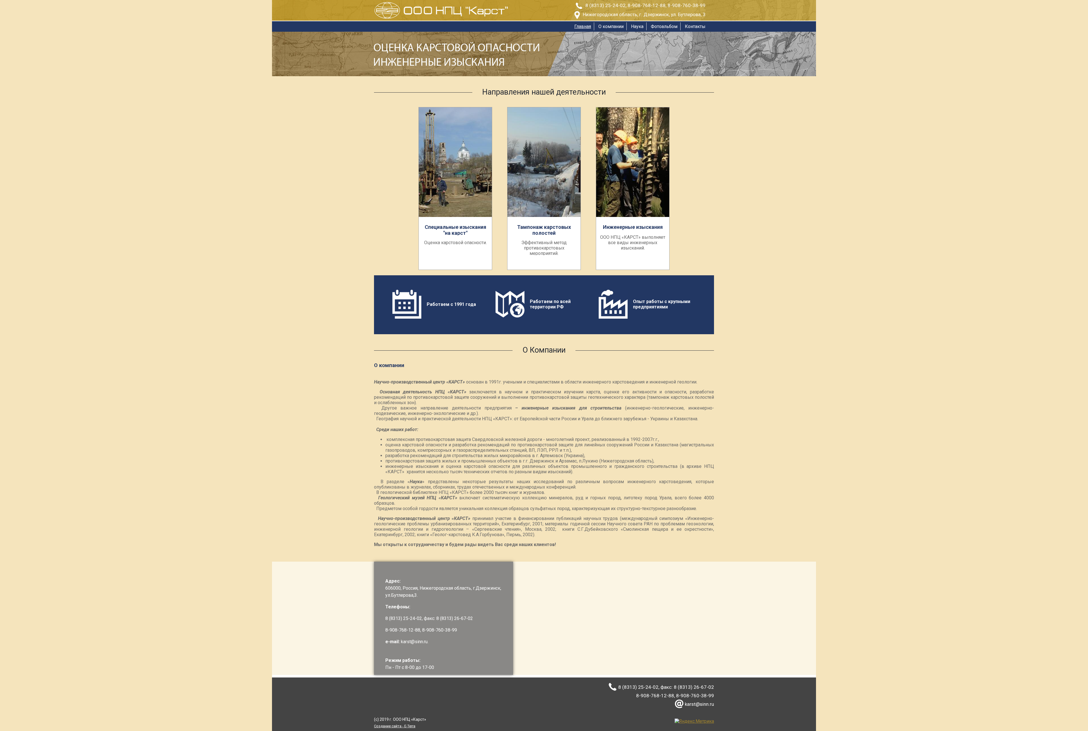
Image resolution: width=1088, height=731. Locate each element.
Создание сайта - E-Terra (394, 726)
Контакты (695, 26)
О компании (611, 26)
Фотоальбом (664, 26)
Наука (637, 26)
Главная (582, 26)
